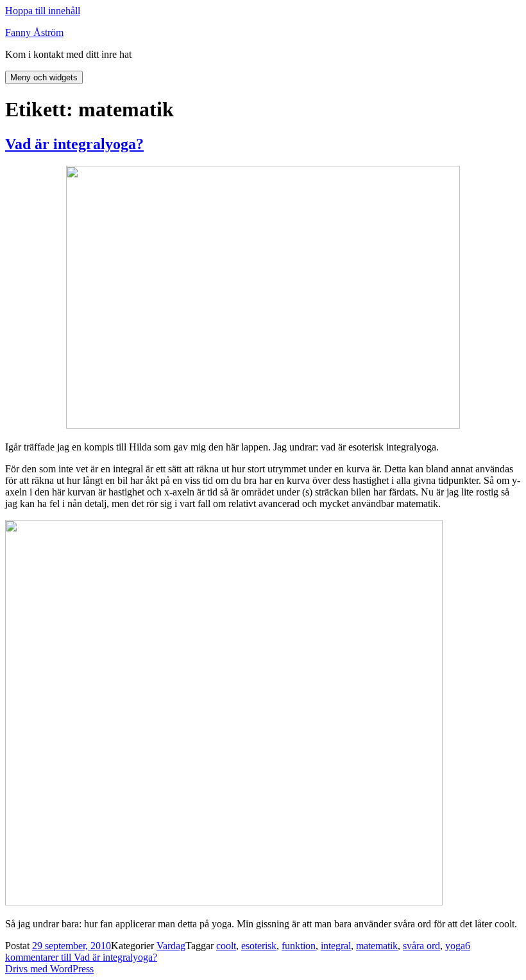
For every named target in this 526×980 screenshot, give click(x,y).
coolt (226, 945)
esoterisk (258, 945)
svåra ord (421, 945)
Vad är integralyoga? (74, 144)
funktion (299, 945)
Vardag (171, 945)
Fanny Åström (34, 32)
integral (336, 945)
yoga (455, 945)
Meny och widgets (44, 77)
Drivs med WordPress (49, 968)
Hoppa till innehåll (42, 10)
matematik (377, 945)
